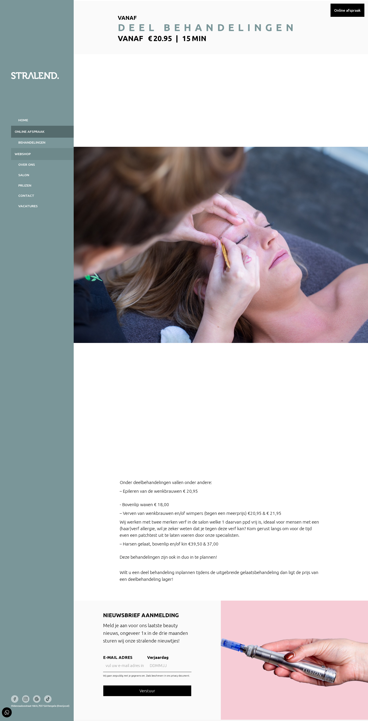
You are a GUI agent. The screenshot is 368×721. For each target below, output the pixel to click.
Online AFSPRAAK (30, 131)
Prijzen (24, 185)
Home (23, 120)
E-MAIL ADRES (117, 657)
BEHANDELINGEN (31, 142)
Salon (23, 175)
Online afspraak (347, 10)
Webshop (23, 154)
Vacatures (28, 206)
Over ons (26, 164)
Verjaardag (157, 657)
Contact (26, 195)
